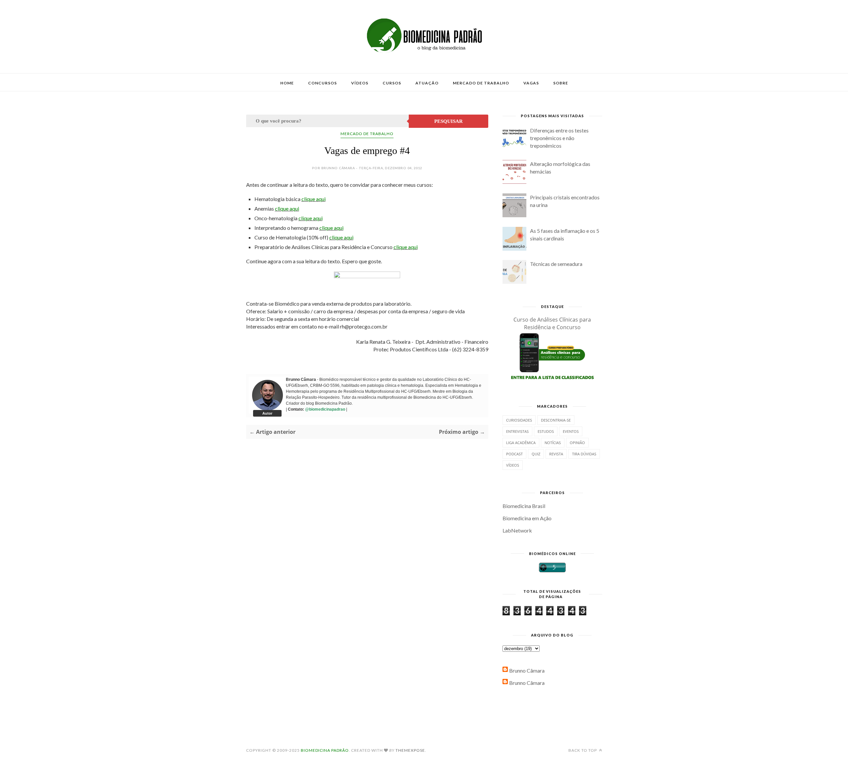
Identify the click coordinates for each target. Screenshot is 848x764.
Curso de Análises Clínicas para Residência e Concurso (552, 323)
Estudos (546, 431)
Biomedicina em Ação (527, 518)
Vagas (531, 82)
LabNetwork (517, 530)
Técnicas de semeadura (556, 264)
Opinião (577, 442)
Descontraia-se (556, 420)
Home (287, 82)
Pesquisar (448, 121)
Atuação (427, 82)
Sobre (560, 82)
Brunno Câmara (527, 670)
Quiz (536, 453)
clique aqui (313, 199)
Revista (556, 453)
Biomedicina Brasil (524, 506)
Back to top (583, 750)
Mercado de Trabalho (481, 82)
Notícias (553, 442)
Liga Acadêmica (521, 442)
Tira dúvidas (584, 453)
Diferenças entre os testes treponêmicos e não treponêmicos (559, 138)
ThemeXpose (410, 750)
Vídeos (359, 82)
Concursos (322, 82)
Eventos (571, 431)
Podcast (514, 453)
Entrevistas (517, 431)
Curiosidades (519, 420)
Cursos (392, 82)
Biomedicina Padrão (325, 750)
